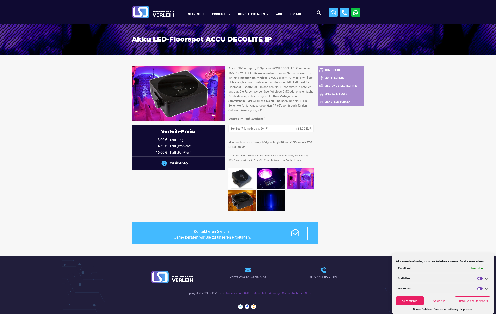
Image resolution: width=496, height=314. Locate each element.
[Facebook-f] (247, 306)
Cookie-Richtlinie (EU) (296, 293)
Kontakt (296, 14)
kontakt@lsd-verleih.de (248, 277)
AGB (279, 14)
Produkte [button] (219, 14)
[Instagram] (253, 306)
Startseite (196, 14)
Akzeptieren (410, 301)
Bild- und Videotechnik (341, 85)
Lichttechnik (334, 77)
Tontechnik (333, 70)
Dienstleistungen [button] (251, 14)
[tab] (207, 163)
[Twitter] (240, 306)
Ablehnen (439, 301)
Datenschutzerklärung (446, 308)
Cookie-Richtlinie (422, 308)
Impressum (466, 308)
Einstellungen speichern (472, 301)
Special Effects (336, 93)
